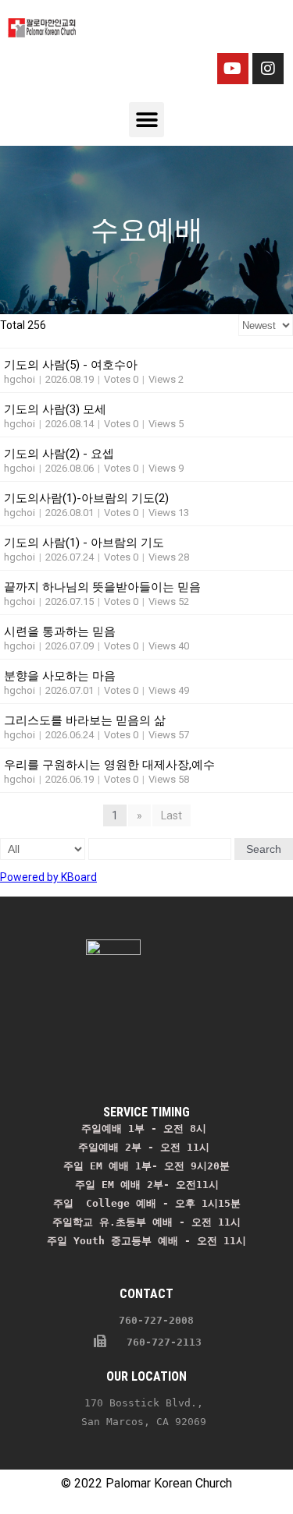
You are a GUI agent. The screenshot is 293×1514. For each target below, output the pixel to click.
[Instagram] (268, 68)
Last (171, 815)
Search (263, 849)
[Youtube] (232, 68)
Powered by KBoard (48, 877)
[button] (146, 119)
